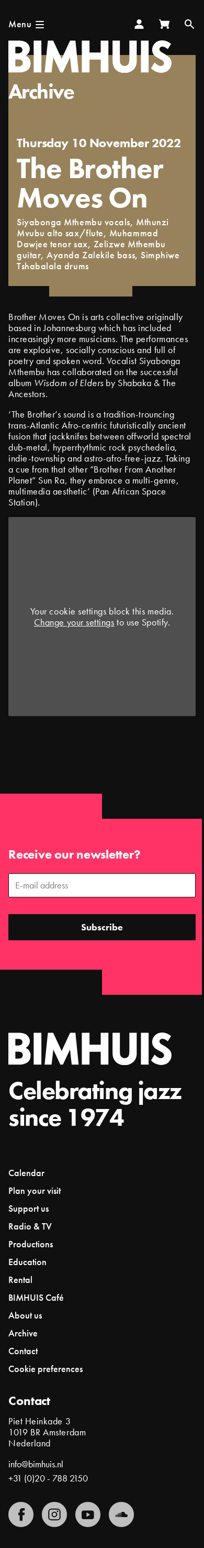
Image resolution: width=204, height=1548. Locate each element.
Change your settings (74, 622)
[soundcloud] (121, 1514)
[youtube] (87, 1514)
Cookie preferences (45, 1369)
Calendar (26, 1173)
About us (25, 1315)
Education (27, 1262)
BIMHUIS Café (36, 1297)
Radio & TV (30, 1226)
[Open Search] (189, 24)
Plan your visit (34, 1190)
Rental (20, 1279)
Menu (19, 24)
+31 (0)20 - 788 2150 (48, 1478)
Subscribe (102, 927)
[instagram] (54, 1514)
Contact (23, 1351)
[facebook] (20, 1514)
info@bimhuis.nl (35, 1464)
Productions (30, 1244)
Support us (28, 1208)
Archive (41, 91)
